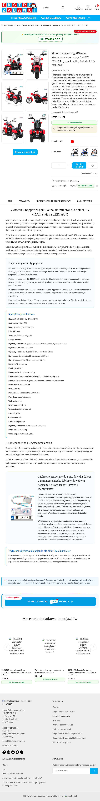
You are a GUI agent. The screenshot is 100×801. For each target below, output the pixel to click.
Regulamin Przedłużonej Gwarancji (67, 733)
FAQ (4, 769)
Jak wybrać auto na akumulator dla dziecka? (22, 778)
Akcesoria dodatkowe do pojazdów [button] (50, 618)
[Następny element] (94, 152)
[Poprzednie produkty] (7, 647)
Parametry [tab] (24, 201)
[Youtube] (13, 752)
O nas (5, 765)
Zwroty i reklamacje (61, 716)
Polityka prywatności (61, 729)
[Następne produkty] (93, 647)
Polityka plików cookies (62, 725)
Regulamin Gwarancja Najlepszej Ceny (69, 738)
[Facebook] (4, 752)
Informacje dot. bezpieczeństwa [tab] (54, 201)
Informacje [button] (57, 701)
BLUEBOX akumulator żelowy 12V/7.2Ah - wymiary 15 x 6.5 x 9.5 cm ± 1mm (82, 672)
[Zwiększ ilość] (64, 165)
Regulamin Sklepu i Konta (63, 711)
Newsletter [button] (57, 758)
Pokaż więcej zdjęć (25, 152)
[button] (88, 18)
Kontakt (55, 707)
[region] (83, 152)
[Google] (21, 752)
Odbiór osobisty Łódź (61, 742)
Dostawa (56, 720)
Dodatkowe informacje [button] (13, 758)
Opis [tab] (10, 201)
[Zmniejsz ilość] (53, 165)
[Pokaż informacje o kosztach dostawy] (96, 185)
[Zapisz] (94, 771)
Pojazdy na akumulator (12, 774)
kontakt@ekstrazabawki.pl (13, 741)
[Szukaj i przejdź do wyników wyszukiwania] (63, 7)
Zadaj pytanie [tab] (84, 201)
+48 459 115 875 (9, 745)
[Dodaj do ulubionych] (92, 165)
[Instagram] (8, 752)
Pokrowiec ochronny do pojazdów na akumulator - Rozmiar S (49, 671)
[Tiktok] (17, 752)
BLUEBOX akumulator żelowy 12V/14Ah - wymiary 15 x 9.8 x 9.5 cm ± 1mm (16, 672)
